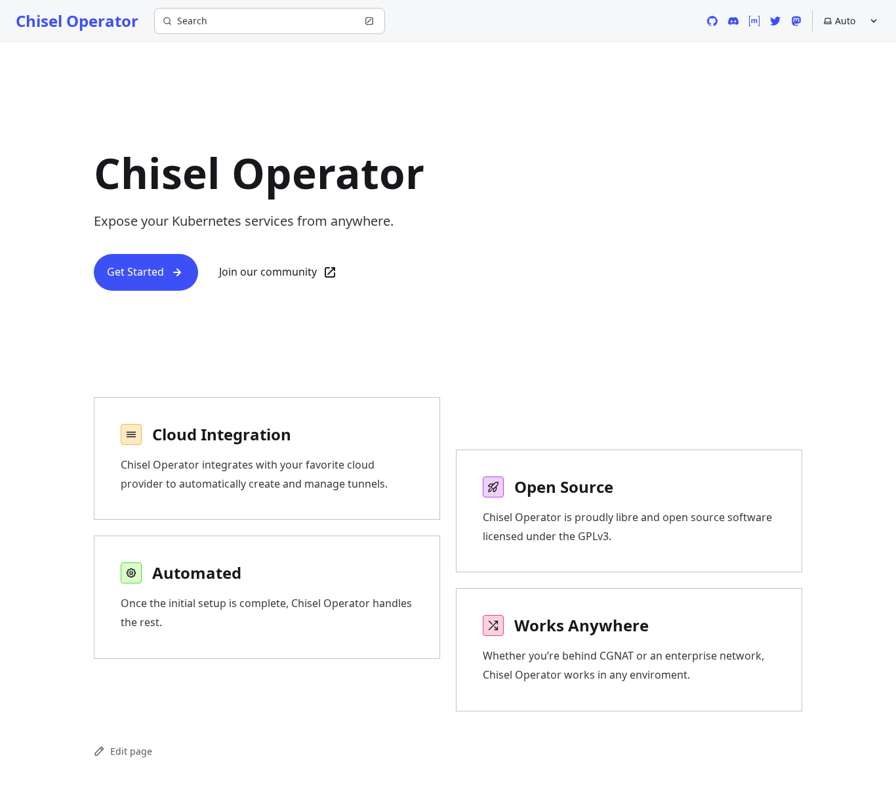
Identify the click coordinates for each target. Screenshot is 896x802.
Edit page (131, 751)
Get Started (135, 271)
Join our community (268, 271)
